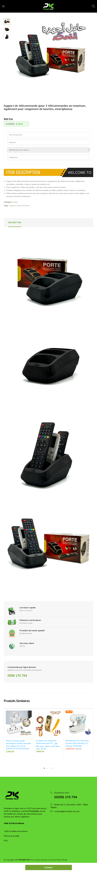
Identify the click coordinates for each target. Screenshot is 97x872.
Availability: (10, 124)
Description (14, 222)
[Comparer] (30, 717)
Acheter (48, 867)
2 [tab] (47, 768)
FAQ (6, 840)
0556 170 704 (17, 675)
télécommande (23, 205)
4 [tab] (52, 768)
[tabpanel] (19, 736)
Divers (15, 202)
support (12, 205)
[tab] (14, 222)
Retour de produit (11, 836)
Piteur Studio (62, 860)
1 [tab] (44, 768)
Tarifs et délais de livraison (16, 831)
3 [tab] (49, 768)
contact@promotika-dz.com (66, 811)
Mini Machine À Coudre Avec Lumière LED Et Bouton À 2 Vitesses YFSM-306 (77, 743)
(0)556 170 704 (65, 797)
